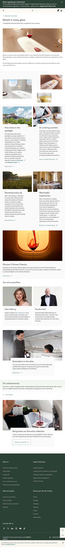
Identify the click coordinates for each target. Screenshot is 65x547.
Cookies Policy (10, 544)
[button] (63, 542)
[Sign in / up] (61, 10)
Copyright (5, 537)
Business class (13, 162)
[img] (61, 2)
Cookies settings (38, 481)
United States (56, 537)
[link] (17, 116)
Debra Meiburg (19, 313)
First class (19, 160)
